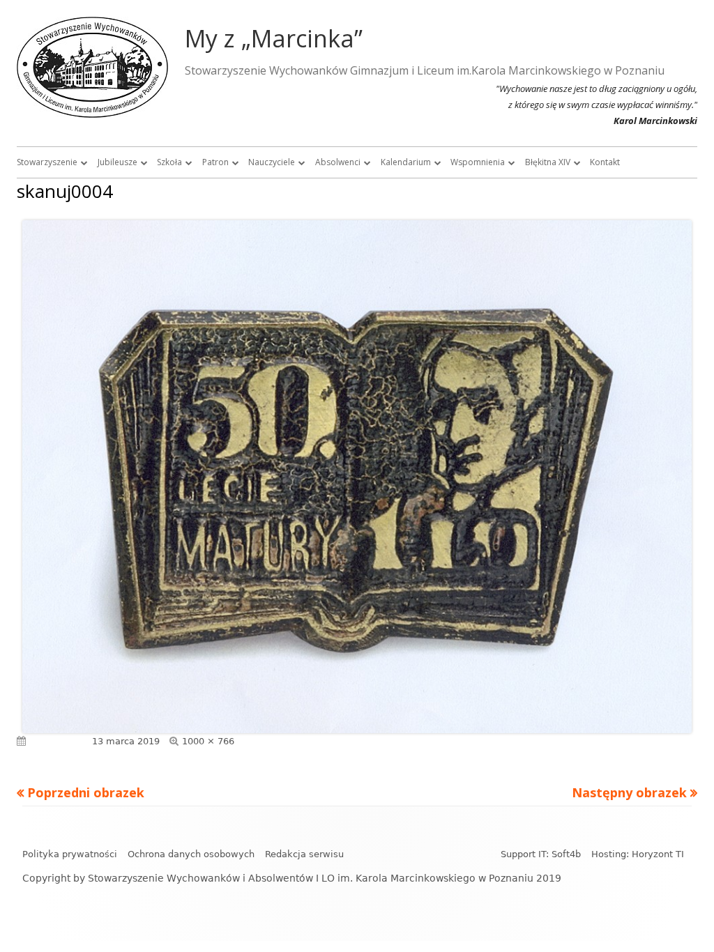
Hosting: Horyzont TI (637, 854)
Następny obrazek (629, 792)
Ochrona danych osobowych (191, 854)
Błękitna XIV (547, 162)
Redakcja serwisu (304, 854)
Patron (215, 162)
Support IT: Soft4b (541, 854)
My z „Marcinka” (274, 38)
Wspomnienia (477, 162)
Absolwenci (337, 162)
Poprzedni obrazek (85, 792)
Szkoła (169, 162)
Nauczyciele (271, 162)
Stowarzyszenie (47, 162)
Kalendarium (406, 162)
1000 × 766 (208, 741)
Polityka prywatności (69, 854)
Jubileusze (117, 162)
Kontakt (605, 162)
